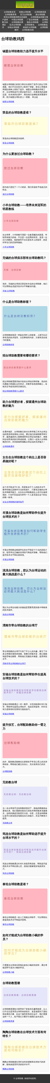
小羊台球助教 (8, 247)
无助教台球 (7, 823)
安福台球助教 (8, 714)
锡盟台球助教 (8, 102)
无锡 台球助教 (9, 291)
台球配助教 (7, 771)
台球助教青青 (11, 14)
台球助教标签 (8, 345)
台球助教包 (29, 25)
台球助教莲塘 (8, 1021)
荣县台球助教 (8, 143)
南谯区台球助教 (30, 27)
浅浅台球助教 (8, 614)
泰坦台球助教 (8, 924)
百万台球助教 (26, 14)
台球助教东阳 (28, 30)
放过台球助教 (8, 194)
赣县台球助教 (32, 22)
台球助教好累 (17, 22)
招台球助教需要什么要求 (13, 391)
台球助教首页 (10, 12)
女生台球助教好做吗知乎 (13, 502)
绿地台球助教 (13, 27)
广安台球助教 (32, 20)
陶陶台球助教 (8, 1069)
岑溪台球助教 (8, 559)
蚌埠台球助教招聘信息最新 (15, 17)
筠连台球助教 (8, 873)
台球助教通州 (8, 446)
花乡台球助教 (15, 25)
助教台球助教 (25, 12)
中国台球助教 (17, 20)
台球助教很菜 (40, 12)
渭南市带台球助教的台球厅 (14, 663)
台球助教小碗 (8, 972)
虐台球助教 (40, 14)
